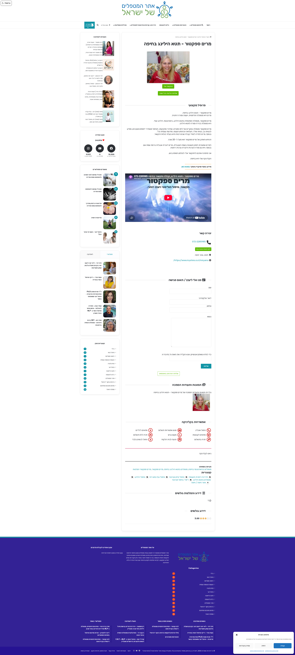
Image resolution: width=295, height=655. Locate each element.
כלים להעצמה (164, 25)
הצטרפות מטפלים (180, 25)
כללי (113, 349)
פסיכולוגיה (111, 363)
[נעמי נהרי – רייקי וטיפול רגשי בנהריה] (109, 282)
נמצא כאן (185, 166)
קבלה (282, 646)
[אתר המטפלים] (147, 9)
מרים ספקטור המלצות (142, 469)
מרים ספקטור (157, 469)
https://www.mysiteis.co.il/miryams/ (190, 260)
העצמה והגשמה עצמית (107, 360)
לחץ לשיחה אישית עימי (203, 249)
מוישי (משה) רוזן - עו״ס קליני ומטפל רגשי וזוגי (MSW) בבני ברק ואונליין (94, 114)
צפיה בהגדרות (244, 646)
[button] (237, 635)
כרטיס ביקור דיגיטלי (108, 382)
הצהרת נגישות (85, 651)
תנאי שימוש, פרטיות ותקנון (271, 651)
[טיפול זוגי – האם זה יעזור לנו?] (109, 237)
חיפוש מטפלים (196, 25)
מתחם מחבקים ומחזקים (107, 386)
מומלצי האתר (110, 389)
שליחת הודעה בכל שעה (168, 93)
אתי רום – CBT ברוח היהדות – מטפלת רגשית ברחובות (93, 322)
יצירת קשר (111, 651)
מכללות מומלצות (121, 25)
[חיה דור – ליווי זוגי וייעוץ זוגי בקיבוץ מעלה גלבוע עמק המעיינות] (109, 268)
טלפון (209, 306)
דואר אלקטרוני (205, 298)
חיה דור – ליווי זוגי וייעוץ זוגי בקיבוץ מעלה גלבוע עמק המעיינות (93, 265)
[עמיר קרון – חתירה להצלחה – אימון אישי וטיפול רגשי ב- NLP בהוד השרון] (109, 311)
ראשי (208, 25)
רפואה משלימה (110, 356)
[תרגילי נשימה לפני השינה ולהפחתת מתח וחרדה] (109, 180)
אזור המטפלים (110, 378)
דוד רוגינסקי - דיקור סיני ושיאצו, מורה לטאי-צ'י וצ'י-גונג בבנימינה (93, 78)
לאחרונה (90, 254)
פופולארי (110, 254)
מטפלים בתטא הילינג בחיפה (176, 469)
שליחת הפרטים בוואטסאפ (168, 373)
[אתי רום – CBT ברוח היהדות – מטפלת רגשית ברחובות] (109, 325)
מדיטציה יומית (96, 218)
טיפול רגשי (111, 352)
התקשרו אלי (168, 86)
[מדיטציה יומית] (109, 222)
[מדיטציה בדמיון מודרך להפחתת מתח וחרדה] (109, 208)
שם (210, 287)
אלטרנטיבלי (146, 651)
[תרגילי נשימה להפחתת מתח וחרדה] (109, 194)
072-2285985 (199, 241)
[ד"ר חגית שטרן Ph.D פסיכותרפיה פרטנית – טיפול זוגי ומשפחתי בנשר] (109, 296)
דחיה (263, 646)
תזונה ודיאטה (110, 371)
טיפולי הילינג (201, 37)
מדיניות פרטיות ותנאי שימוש (257, 651)
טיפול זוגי (112, 367)
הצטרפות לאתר (121, 651)
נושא (209, 316)
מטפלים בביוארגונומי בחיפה (200, 469)
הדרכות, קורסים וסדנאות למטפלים (143, 25)
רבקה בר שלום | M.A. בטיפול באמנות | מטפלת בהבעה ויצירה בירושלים (93, 62)
